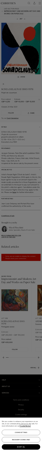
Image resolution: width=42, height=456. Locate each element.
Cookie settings (21, 432)
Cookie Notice (25, 426)
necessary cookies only (21, 440)
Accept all (21, 447)
